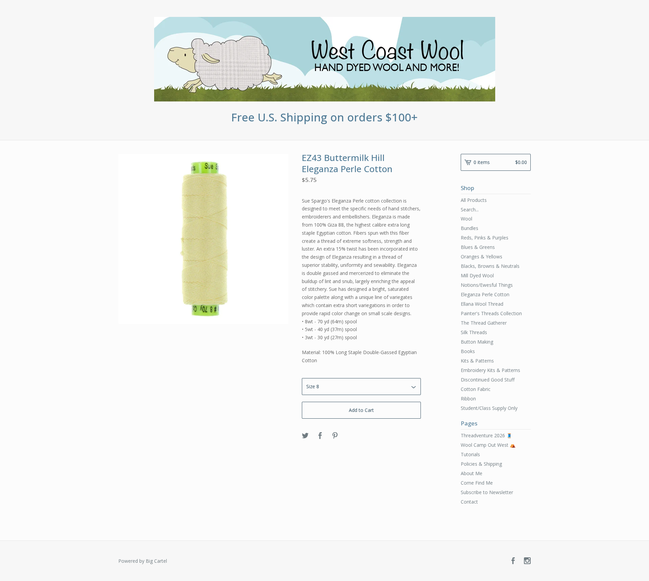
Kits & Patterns (477, 360)
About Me (471, 473)
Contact (469, 501)
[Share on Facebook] (320, 436)
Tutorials (470, 454)
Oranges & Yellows (481, 256)
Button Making (477, 342)
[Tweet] (305, 436)
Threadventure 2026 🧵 (486, 435)
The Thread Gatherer (484, 323)
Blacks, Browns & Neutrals (490, 266)
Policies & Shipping (481, 464)
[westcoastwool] (324, 59)
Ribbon (468, 398)
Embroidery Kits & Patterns (490, 370)
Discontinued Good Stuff (487, 379)
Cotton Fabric (475, 389)
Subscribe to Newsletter (487, 492)
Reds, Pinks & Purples (484, 237)
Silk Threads (474, 332)
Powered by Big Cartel (142, 561)
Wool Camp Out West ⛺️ (488, 445)
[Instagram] (527, 561)
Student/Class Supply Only (489, 408)
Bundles (469, 228)
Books (468, 351)
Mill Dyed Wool (477, 275)
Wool (466, 218)
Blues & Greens (478, 247)
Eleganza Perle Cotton (485, 294)
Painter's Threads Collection (491, 313)
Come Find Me (477, 483)
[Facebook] (513, 561)
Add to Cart (361, 410)
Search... (470, 209)
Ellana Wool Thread (482, 304)
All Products (474, 200)
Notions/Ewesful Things (487, 285)
